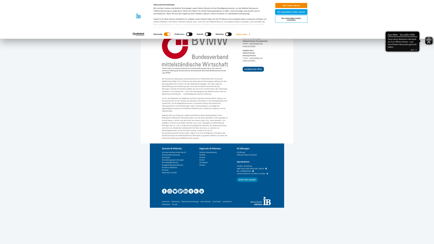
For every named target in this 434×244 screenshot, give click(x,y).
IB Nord (202, 157)
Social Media (216, 202)
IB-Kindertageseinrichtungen (173, 160)
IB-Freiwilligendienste (170, 162)
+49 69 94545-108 (255, 43)
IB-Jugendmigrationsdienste (172, 165)
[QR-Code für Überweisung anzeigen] (267, 173)
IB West (202, 165)
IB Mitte (202, 155)
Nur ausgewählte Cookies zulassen (291, 12)
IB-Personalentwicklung (171, 155)
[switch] (189, 34)
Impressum (166, 202)
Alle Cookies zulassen (291, 5)
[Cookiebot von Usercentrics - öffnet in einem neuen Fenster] (138, 34)
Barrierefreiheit (206, 202)
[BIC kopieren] (253, 171)
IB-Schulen (166, 157)
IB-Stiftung (241, 152)
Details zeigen (241, 34)
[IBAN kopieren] (266, 168)
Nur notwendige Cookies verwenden (291, 19)
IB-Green (165, 170)
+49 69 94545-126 (255, 58)
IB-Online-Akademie (169, 167)
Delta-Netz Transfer (169, 172)
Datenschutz (175, 202)
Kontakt (175, 204)
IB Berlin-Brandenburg (208, 152)
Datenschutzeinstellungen (190, 202)
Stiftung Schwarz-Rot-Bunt (247, 155)
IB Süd (201, 160)
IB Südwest (203, 162)
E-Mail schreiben (249, 46)
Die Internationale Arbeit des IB (174, 152)
